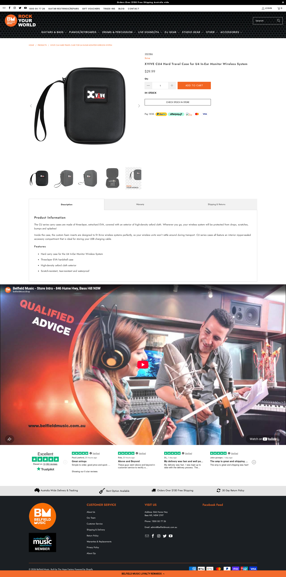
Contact (133, 8)
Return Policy (92, 535)
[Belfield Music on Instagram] (14, 8)
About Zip (91, 553)
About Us (91, 512)
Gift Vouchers (91, 8)
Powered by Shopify (84, 569)
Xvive (147, 58)
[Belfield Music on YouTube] (25, 8)
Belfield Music (43, 569)
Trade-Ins (109, 8)
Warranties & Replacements (99, 541)
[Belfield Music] (20, 20)
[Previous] (31, 106)
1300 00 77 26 (37, 8)
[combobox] (268, 20)
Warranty (140, 204)
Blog (122, 8)
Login (268, 8)
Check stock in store (177, 102)
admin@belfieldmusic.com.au (164, 527)
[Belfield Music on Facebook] (9, 8)
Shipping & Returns (216, 204)
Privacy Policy (93, 547)
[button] (143, 573)
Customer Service (95, 523)
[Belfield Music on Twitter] (20, 8)
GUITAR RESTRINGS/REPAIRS (63, 8)
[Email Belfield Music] (3, 8)
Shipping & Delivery (96, 529)
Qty (146, 78)
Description (66, 204)
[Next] (139, 106)
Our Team (91, 517)
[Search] (278, 20)
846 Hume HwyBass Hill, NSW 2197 (156, 513)
